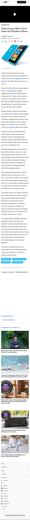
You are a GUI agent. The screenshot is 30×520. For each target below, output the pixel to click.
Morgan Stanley (11, 91)
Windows (18, 78)
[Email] (18, 41)
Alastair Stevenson (8, 36)
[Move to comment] (21, 41)
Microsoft (13, 127)
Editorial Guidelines (22, 272)
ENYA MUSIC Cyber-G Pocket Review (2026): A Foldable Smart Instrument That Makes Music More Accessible (14, 401)
